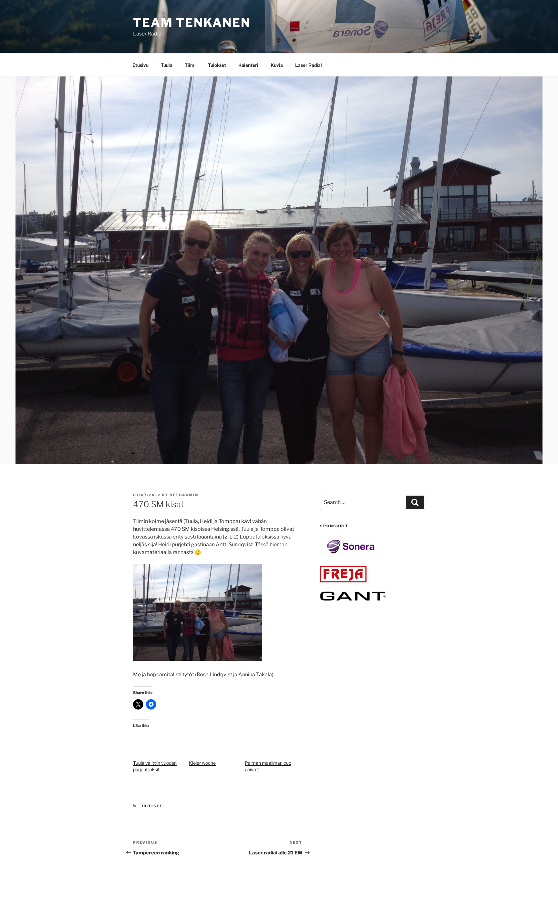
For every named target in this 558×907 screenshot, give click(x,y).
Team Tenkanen (191, 22)
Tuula (166, 65)
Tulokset (217, 65)
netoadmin (184, 495)
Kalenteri (248, 65)
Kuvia (277, 65)
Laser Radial (308, 65)
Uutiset (152, 806)
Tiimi (190, 65)
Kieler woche (202, 763)
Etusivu (140, 65)
